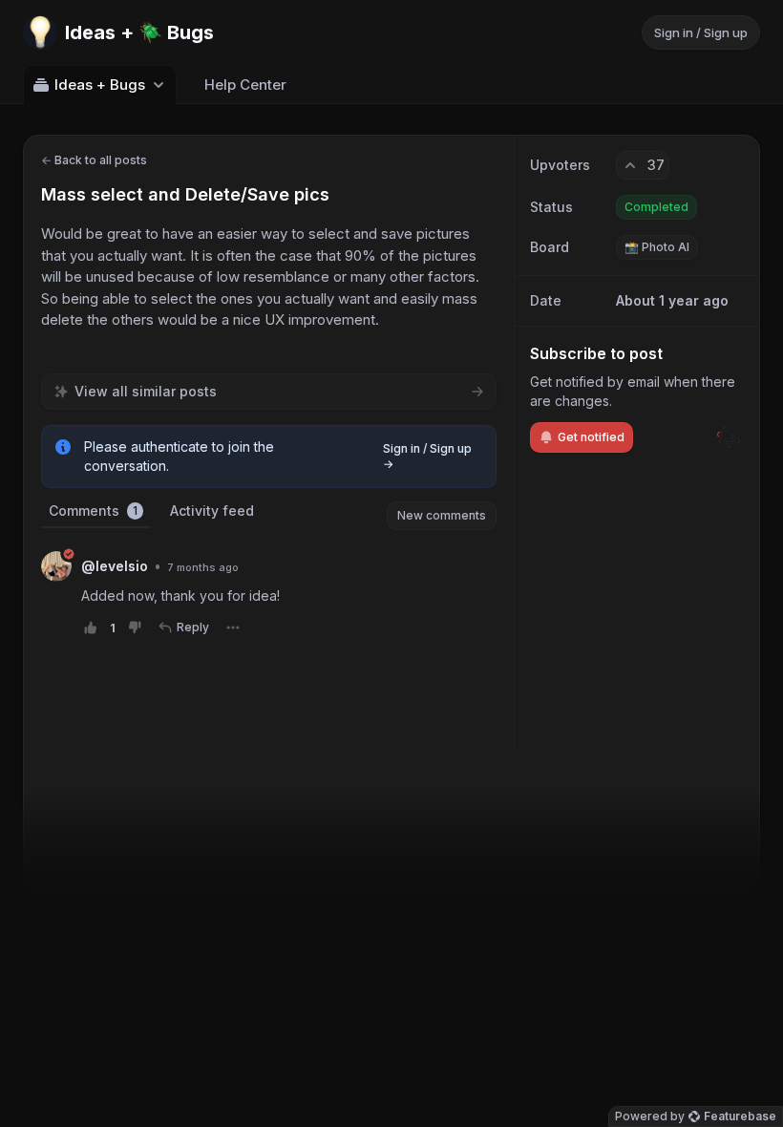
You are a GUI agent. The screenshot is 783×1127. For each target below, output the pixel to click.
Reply (193, 627)
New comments (441, 515)
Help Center (245, 84)
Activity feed (212, 510)
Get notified (591, 437)
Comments (93, 510)
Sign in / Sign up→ (427, 456)
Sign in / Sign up (701, 32)
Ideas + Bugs (99, 84)
